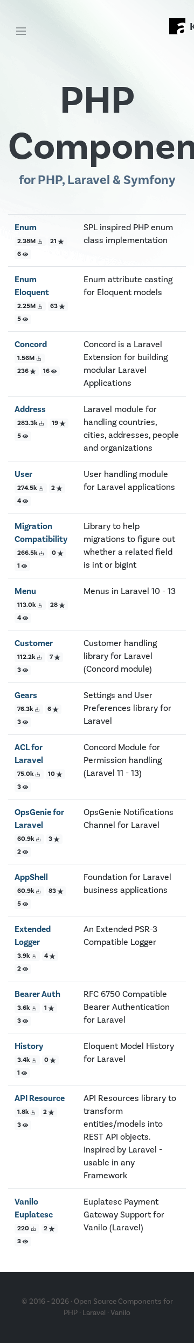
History (29, 1046)
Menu (25, 591)
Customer (34, 643)
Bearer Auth (37, 994)
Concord (31, 344)
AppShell (31, 877)
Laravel (94, 1313)
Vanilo (120, 1313)
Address (30, 409)
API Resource (40, 1098)
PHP (71, 1313)
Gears (26, 695)
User (23, 474)
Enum (26, 227)
